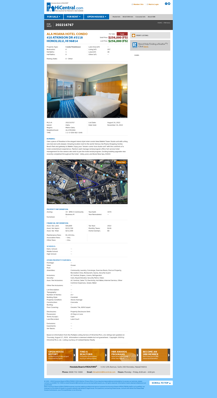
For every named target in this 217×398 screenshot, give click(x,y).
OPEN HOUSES (95, 16)
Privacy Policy (89, 381)
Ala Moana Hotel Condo (67, 34)
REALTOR (135, 45)
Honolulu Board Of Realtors (65, 7)
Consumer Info (140, 17)
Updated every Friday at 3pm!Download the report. (58, 354)
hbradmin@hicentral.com (104, 372)
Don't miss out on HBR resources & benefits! (150, 354)
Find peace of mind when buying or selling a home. (88, 354)
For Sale (167, 23)
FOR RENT (72, 16)
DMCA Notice (79, 381)
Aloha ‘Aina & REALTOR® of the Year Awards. (119, 354)
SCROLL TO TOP (160, 382)
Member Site (138, 4)
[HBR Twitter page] (169, 3)
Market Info (116, 17)
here (146, 46)
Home (160, 23)
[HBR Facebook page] (166, 3)
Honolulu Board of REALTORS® (64, 381)
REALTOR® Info (128, 17)
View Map (121, 162)
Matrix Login (154, 4)
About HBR (151, 17)
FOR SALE (52, 16)
